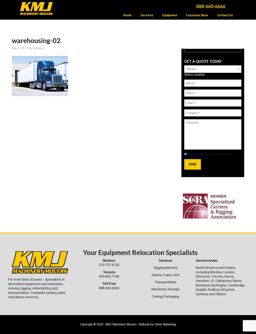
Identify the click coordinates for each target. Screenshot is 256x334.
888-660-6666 (210, 6)
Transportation (165, 282)
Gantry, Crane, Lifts (165, 275)
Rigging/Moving (165, 268)
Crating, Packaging (165, 296)
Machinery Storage (165, 289)
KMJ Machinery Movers (38, 7)
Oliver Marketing (165, 324)
